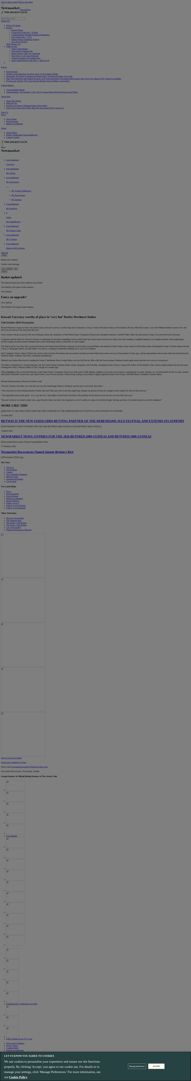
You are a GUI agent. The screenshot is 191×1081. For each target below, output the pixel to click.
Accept (156, 1066)
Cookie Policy (18, 1077)
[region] (95, 1066)
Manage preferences (136, 1066)
